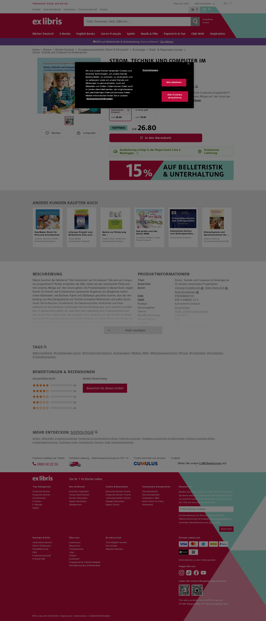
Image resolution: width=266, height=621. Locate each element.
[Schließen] (188, 64)
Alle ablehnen (174, 83)
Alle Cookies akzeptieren (174, 96)
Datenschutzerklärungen (99, 99)
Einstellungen (150, 70)
